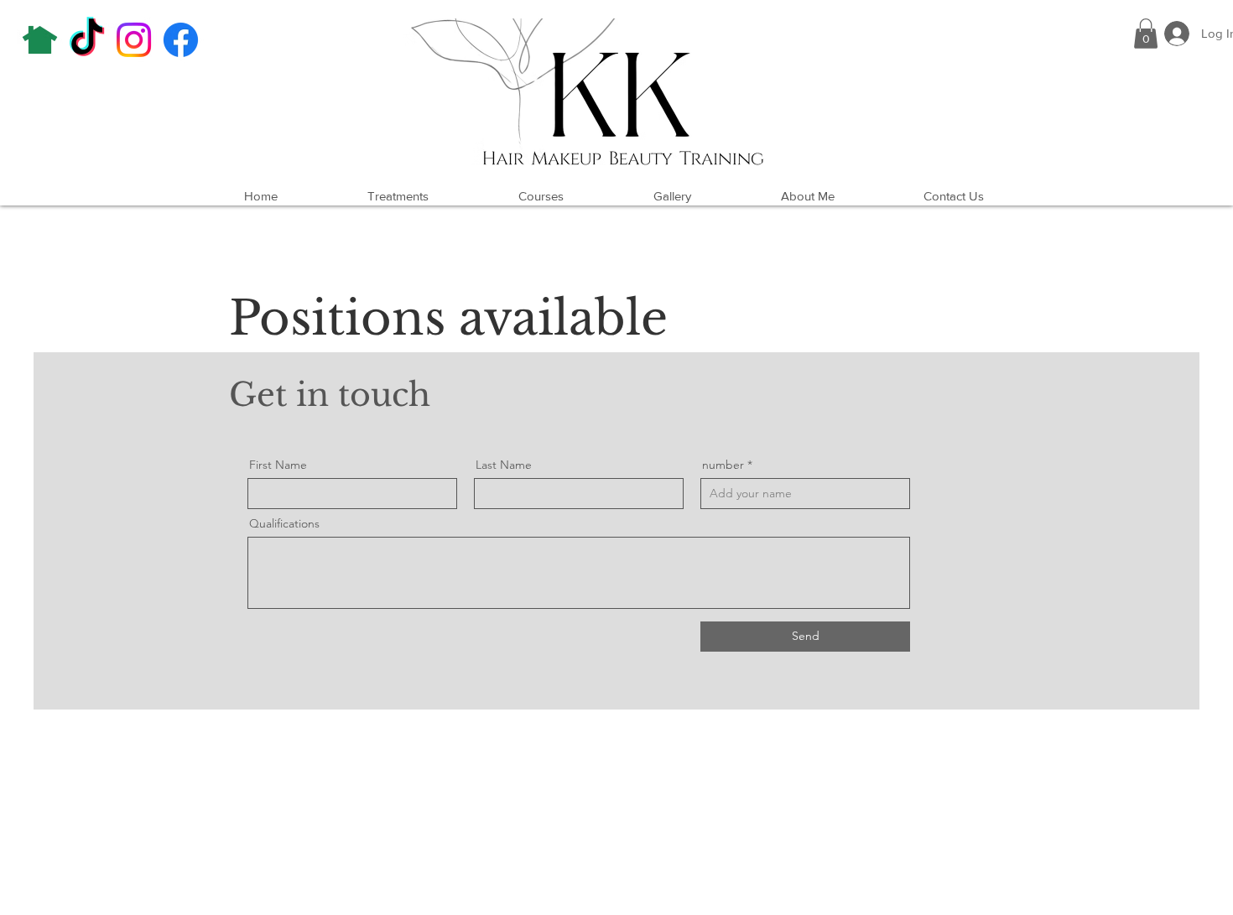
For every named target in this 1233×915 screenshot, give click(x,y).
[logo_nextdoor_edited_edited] (40, 40)
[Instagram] (134, 40)
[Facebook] (181, 40)
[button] (1145, 33)
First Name (278, 464)
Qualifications (284, 523)
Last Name (504, 464)
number (723, 464)
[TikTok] (87, 40)
